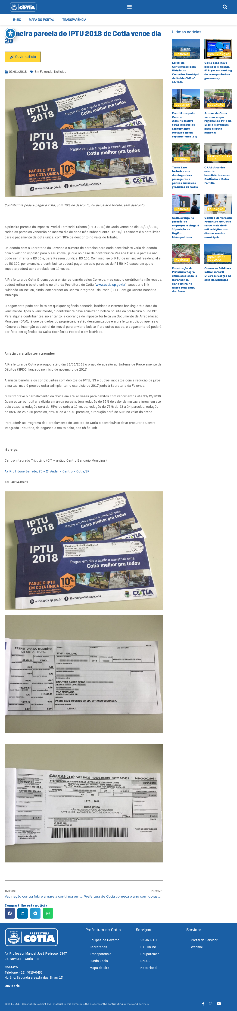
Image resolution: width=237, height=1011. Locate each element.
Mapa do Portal (41, 20)
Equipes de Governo (104, 940)
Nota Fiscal (148, 968)
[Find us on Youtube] (219, 1003)
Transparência (74, 20)
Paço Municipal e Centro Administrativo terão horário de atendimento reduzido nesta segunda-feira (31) (184, 125)
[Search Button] (225, 7)
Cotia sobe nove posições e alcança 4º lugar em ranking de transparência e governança (218, 70)
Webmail (197, 947)
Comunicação (218, 54)
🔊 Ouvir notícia (23, 57)
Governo (182, 104)
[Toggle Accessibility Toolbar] (10, 33)
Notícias (60, 72)
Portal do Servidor (204, 940)
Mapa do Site (99, 968)
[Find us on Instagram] (210, 1003)
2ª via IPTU (148, 940)
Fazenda (46, 72)
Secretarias (98, 947)
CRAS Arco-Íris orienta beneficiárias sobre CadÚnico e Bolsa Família (217, 175)
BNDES (145, 961)
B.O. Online (148, 947)
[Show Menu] (129, 7)
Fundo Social (99, 961)
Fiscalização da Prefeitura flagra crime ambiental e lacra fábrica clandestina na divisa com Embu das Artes (184, 280)
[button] (10, 913)
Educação (215, 104)
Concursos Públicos (216, 258)
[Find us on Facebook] (203, 1003)
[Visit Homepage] (23, 7)
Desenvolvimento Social (221, 158)
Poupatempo (149, 954)
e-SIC (17, 20)
